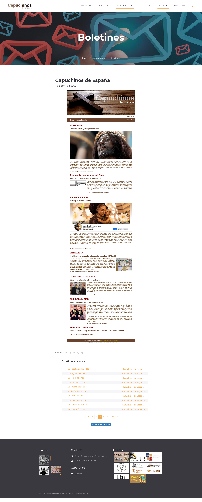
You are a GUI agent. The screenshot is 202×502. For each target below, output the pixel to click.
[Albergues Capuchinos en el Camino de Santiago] (121, 468)
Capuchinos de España (133, 369)
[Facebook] (70, 353)
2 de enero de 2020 (76, 409)
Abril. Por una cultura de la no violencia (85, 178)
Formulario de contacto (86, 460)
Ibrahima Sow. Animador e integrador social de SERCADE (93, 256)
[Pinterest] (82, 353)
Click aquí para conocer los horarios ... (83, 334)
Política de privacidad (73, 494)
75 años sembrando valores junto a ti (85, 280)
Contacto (179, 6)
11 (113, 416)
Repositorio (146, 6)
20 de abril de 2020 (77, 391)
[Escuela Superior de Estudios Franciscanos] (154, 457)
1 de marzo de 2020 (77, 400)
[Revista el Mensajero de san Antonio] (137, 465)
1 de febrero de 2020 (77, 404)
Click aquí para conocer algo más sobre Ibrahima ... (85, 271)
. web (128, 116)
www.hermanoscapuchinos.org (109, 340)
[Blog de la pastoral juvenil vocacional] (137, 479)
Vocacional (104, 6)
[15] (117, 417)
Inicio (85, 58)
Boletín (163, 6)
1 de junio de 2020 (76, 382)
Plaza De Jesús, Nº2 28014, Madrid (91, 456)
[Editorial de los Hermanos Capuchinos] (137, 457)
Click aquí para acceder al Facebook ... (82, 248)
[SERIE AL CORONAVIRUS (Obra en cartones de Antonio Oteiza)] (56, 469)
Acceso (78, 473)
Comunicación (125, 6)
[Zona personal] (192, 6)
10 (108, 416)
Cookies (85, 494)
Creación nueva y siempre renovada (84, 129)
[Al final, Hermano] (121, 457)
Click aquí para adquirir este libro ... (98, 323)
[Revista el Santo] (121, 477)
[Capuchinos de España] (144, 369)
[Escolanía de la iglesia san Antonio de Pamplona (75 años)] (44, 470)
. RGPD (132, 116)
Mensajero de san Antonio (80, 201)
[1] (85, 417)
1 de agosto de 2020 (77, 373)
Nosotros (86, 6)
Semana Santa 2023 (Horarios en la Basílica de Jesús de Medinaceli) (97, 331)
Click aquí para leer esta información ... (82, 171)
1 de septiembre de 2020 (79, 369)
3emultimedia (59, 494)
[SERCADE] (154, 471)
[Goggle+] (78, 353)
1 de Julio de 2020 (76, 378)
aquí (116, 342)
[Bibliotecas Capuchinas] (154, 465)
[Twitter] (74, 353)
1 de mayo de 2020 (76, 387)
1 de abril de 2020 (76, 395)
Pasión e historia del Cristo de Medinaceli (86, 302)
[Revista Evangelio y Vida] (137, 471)
